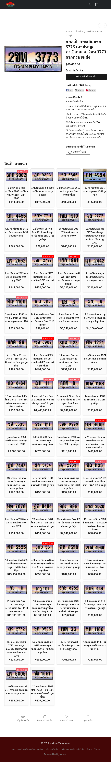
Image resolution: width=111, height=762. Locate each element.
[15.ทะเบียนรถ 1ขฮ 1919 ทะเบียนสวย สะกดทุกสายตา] (68, 217)
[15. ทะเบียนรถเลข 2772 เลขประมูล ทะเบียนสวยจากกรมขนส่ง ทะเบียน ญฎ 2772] (95, 217)
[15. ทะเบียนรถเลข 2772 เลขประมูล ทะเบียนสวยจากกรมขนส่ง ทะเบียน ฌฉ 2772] (16, 630)
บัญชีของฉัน (23, 721)
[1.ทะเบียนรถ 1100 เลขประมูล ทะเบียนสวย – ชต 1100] (95, 630)
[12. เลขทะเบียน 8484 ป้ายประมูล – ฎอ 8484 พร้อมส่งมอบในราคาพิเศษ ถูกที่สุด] (16, 385)
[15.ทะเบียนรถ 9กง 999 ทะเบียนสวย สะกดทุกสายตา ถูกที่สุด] (68, 508)
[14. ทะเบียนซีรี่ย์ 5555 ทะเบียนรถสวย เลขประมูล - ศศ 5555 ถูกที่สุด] (16, 549)
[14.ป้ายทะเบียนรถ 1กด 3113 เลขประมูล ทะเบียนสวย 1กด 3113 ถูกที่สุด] (42, 303)
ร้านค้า (79, 32)
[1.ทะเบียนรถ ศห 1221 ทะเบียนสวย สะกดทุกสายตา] (95, 344)
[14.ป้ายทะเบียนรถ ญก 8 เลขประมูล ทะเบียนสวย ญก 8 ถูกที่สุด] (95, 303)
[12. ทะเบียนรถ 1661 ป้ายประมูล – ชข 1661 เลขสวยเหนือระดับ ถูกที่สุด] (42, 675)
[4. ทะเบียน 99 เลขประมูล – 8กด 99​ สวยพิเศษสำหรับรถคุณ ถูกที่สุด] (16, 344)
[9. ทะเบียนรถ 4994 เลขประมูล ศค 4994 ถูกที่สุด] (95, 176)
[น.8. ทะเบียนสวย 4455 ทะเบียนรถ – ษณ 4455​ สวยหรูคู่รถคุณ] (16, 217)
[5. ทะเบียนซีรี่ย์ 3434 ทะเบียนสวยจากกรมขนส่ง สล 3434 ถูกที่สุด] (42, 467)
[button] (10, 4)
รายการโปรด (66, 721)
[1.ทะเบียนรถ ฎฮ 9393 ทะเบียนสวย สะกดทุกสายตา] (42, 176)
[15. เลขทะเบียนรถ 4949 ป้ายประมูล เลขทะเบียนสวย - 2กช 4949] (95, 549)
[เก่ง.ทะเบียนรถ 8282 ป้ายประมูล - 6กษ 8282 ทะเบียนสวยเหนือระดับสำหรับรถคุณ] (68, 589)
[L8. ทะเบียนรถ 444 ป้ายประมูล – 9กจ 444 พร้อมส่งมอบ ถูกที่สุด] (95, 589)
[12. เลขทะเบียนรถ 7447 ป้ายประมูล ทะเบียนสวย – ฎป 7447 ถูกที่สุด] (16, 467)
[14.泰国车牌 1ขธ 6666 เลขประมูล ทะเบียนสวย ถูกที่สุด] (68, 176)
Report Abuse (93, 749)
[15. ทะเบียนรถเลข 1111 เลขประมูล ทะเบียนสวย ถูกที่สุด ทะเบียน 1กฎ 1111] (42, 589)
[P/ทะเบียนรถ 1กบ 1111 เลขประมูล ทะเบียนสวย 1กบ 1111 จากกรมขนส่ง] (16, 589)
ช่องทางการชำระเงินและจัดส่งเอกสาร (27, 749)
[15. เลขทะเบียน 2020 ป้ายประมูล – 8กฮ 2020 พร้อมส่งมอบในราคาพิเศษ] (95, 508)
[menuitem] (100, 25)
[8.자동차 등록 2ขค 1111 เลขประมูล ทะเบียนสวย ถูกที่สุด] (42, 426)
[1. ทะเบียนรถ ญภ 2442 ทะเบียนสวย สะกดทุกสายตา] (95, 262)
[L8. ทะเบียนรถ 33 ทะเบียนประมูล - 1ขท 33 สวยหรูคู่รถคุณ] (68, 630)
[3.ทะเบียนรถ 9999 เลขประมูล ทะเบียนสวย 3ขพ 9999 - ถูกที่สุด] (68, 426)
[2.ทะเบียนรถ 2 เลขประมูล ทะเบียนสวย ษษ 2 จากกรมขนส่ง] (68, 303)
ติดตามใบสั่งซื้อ (44, 721)
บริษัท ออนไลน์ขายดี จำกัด (72, 749)
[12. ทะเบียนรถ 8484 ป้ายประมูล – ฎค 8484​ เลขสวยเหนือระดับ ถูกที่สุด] (42, 508)
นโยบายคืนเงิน (52, 749)
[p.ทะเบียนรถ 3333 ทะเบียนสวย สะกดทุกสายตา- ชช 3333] (16, 426)
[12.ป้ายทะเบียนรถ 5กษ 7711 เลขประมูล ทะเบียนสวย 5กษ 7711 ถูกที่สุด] (42, 217)
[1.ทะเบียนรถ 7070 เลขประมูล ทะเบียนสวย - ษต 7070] (16, 508)
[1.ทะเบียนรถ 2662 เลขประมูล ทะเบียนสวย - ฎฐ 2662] (16, 262)
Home (69, 32)
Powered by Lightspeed (55, 754)
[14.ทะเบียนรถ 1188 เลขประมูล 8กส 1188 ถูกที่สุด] (95, 385)
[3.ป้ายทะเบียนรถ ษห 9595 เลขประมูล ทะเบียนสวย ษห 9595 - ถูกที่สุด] (42, 630)
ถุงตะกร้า (88, 721)
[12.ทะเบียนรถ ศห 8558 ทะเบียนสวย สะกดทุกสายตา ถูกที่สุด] (68, 549)
